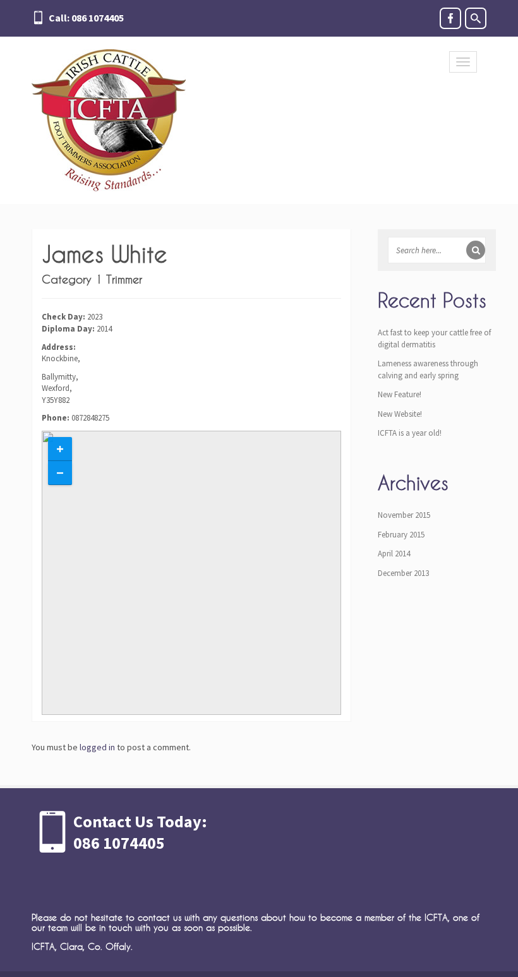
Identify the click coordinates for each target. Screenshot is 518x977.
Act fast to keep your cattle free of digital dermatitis (434, 338)
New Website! (400, 414)
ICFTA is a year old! (410, 433)
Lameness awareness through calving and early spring (428, 369)
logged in (97, 747)
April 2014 (394, 553)
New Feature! (399, 394)
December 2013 (403, 573)
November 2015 (404, 515)
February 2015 (401, 534)
